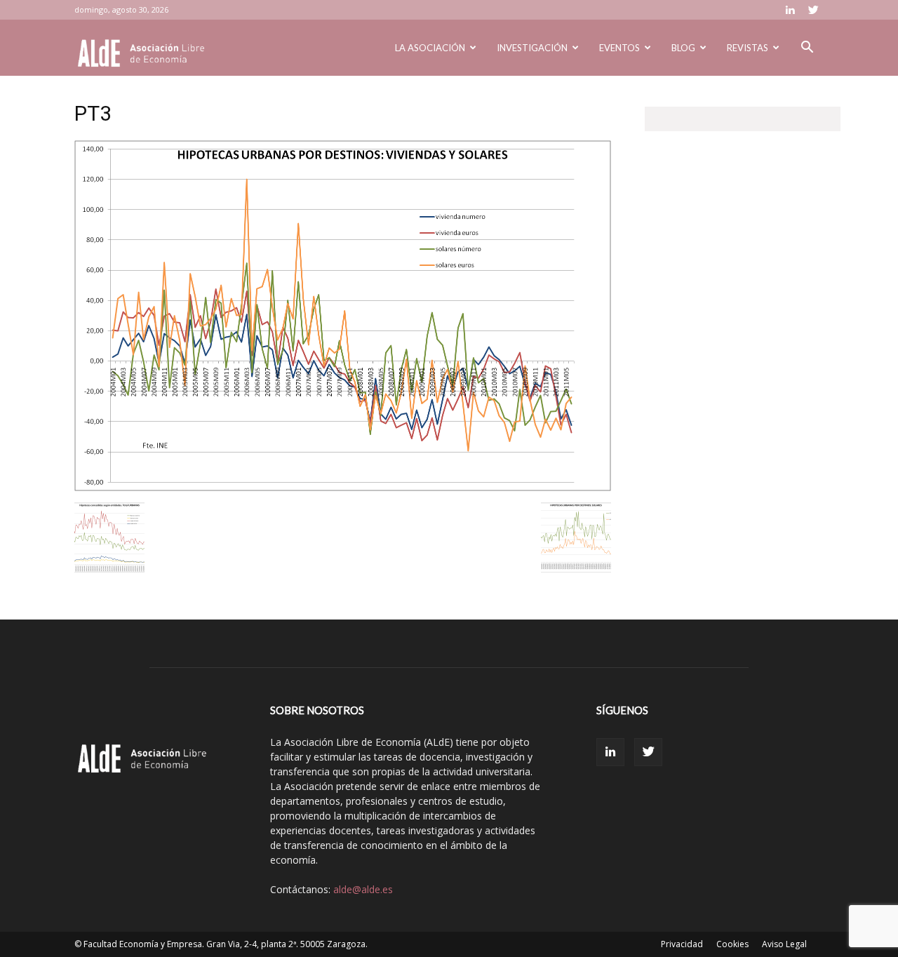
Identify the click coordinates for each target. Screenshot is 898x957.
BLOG (683, 47)
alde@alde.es (363, 889)
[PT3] (342, 487)
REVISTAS (747, 47)
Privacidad (682, 944)
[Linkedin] (789, 10)
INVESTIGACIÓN (532, 47)
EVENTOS (619, 47)
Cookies (732, 944)
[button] (807, 48)
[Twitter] (813, 10)
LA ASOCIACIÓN (430, 47)
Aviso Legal (784, 944)
